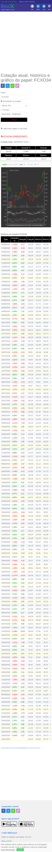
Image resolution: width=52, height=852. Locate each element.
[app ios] (26, 824)
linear (10, 164)
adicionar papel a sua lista (15, 128)
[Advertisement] (26, 42)
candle (4, 164)
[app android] (9, 824)
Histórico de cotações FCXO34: (14, 234)
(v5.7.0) (28, 837)
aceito (20, 850)
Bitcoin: (20, 2)
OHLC (16, 164)
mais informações (8, 850)
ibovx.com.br (6, 841)
